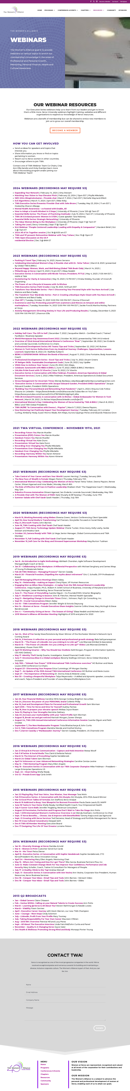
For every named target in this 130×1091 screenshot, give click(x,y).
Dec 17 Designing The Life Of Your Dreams (35, 826)
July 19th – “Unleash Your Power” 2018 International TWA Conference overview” (53, 663)
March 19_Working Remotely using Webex (35, 517)
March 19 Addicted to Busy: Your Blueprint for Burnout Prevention (47, 802)
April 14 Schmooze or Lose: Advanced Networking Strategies (44, 761)
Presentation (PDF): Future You (30, 435)
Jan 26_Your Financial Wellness (30, 699)
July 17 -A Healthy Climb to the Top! (32, 870)
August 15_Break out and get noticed (33, 717)
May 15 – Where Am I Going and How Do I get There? (40, 862)
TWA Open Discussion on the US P (31, 238)
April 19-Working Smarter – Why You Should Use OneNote (42, 650)
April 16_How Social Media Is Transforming (35, 520)
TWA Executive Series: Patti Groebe (32, 287)
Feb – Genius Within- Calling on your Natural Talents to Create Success (49, 903)
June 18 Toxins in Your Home (28, 805)
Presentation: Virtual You (27, 443)
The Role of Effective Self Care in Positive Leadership (41, 487)
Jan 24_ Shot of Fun (24, 634)
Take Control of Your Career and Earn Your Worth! (39, 476)
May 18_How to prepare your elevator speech (36, 709)
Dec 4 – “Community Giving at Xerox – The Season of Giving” (44, 611)
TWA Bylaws (123, 1)
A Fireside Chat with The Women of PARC (35, 495)
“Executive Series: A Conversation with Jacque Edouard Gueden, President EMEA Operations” (60, 384)
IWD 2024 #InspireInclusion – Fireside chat (35, 198)
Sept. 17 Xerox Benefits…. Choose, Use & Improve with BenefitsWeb (47, 816)
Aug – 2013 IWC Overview (27, 922)
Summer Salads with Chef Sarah (30, 498)
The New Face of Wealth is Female (31, 479)
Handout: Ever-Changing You (29, 451)
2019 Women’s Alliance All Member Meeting (36, 614)
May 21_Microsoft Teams (27, 523)
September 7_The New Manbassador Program (37, 725)
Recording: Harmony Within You (30, 454)
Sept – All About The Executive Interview (34, 924)
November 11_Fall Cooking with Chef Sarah (35, 539)
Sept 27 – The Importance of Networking (34, 674)
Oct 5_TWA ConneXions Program (31, 728)
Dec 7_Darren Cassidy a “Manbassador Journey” (38, 731)
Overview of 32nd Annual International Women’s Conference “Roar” (48, 341)
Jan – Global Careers (24, 900)
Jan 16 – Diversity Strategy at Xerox (32, 846)
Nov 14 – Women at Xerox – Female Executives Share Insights (44, 606)
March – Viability (23, 908)
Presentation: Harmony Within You (32, 456)
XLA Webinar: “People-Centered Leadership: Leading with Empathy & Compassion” (55, 227)
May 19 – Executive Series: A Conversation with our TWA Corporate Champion (52, 767)
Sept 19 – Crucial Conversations (30, 601)
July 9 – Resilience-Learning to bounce (33, 596)
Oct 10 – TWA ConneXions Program (32, 604)
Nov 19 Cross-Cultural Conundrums (31, 821)
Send (99, 1028)
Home (39, 10)
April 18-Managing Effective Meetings (33, 580)
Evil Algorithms (22, 201)
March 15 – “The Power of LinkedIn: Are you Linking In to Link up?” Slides (50, 645)
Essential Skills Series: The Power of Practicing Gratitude (42, 214)
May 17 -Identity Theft (25, 655)
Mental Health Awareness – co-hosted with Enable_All (41, 209)
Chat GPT (19, 300)
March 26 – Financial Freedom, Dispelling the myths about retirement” (49, 574)
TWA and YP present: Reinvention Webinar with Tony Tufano (44, 235)
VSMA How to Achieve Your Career (31, 365)
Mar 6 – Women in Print (26, 849)
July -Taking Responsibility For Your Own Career (38, 919)
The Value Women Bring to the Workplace (35, 222)
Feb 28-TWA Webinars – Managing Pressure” (36, 572)
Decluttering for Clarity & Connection (33, 279)
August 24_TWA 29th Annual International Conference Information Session (51, 720)
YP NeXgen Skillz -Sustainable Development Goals (39, 362)
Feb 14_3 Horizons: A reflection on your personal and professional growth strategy (54, 639)
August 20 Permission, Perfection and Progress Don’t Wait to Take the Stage (52, 810)
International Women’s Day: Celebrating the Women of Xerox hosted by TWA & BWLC (56, 402)
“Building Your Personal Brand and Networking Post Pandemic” (45, 389)
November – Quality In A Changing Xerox (34, 927)
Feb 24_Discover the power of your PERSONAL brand (40, 702)
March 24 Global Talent (26, 759)
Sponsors (123, 10)
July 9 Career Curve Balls (27, 808)
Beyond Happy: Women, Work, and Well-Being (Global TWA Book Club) (49, 268)
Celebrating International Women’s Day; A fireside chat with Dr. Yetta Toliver (52, 263)
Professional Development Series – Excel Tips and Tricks (42, 360)
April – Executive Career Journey (30, 911)
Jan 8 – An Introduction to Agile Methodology (37, 561)
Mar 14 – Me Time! (23, 851)
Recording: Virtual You (26, 440)
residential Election (24, 240)
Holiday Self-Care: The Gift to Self (31, 333)
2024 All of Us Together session (30, 232)
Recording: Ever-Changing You (30, 446)
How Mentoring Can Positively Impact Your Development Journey (46, 410)
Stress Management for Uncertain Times (34, 381)
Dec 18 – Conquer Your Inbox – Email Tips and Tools (39, 878)
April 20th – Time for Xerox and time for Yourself (38, 707)
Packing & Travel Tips (25, 260)
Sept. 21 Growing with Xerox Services (33, 818)
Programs (48, 10)
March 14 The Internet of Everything (32, 756)
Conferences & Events (67, 10)
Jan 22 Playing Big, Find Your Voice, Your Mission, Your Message (46, 794)
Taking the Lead (23, 224)
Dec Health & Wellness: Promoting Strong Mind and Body (42, 930)
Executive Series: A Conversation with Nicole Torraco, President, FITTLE (49, 274)
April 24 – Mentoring (25, 859)
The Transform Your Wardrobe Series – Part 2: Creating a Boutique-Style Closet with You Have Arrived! (64, 295)
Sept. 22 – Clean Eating (26, 772)
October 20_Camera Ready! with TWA (33, 533)
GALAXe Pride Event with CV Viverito (33, 370)
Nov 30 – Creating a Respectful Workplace (35, 676)
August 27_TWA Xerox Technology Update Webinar (39, 528)
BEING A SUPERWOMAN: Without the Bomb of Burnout (41, 354)
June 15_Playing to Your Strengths (31, 712)
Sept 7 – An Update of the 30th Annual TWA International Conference (48, 671)
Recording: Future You (26, 433)
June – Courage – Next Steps (28, 914)
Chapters (85, 10)
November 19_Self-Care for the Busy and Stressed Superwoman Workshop (51, 541)
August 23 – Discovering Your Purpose (33, 668)
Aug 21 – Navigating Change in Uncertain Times (38, 598)
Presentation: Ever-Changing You (31, 448)
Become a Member (105, 1)
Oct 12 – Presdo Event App (27, 774)
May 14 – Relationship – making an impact (35, 582)
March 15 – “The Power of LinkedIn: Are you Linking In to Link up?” (47, 642)
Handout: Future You (25, 438)
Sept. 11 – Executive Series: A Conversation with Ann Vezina (43, 873)
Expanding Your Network (27, 193)
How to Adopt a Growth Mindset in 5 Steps (35, 211)
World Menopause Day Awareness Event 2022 (37, 338)
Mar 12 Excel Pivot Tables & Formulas (32, 800)
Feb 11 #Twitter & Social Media (29, 753)
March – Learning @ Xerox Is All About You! (35, 906)
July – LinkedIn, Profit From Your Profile (34, 916)
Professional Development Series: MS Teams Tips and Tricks (44, 346)
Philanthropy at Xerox (25, 271)
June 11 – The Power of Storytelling (31, 593)
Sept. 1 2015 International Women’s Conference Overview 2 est (45, 813)
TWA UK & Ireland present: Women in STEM (36, 217)
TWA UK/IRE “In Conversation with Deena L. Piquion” (40, 407)
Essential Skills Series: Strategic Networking (36, 219)
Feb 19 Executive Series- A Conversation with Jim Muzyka (42, 797)
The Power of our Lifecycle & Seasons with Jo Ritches (41, 284)
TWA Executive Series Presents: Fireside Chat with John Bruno (45, 203)
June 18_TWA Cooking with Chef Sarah (33, 525)
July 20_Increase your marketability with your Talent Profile (44, 715)
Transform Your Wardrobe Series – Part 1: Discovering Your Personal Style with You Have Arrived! (62, 289)
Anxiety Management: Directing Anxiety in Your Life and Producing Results (51, 311)
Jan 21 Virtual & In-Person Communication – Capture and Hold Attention (49, 751)
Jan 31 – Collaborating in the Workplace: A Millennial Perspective (46, 566)
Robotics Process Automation (29, 492)
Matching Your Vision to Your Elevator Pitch (36, 195)
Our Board (115, 1)
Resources (97, 10)
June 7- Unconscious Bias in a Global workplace (37, 658)
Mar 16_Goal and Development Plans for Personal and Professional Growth (50, 704)
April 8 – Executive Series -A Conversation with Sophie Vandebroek (47, 854)
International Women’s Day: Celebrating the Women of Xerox (44, 482)
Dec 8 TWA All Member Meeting (30, 823)
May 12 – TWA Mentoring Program (31, 764)
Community (111, 10)
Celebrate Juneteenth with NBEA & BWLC (35, 368)
